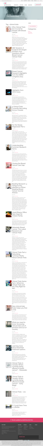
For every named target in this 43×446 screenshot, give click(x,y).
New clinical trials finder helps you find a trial (19, 308)
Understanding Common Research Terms (19, 147)
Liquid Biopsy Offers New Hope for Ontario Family (19, 214)
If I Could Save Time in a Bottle (19, 406)
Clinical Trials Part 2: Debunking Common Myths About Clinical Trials (19, 255)
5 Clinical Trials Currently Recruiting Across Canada (19, 108)
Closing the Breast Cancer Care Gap (19, 164)
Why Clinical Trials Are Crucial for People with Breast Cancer (19, 29)
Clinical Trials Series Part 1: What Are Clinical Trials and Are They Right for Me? (19, 284)
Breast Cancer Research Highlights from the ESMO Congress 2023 (19, 74)
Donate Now (38, 4)
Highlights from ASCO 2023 (17, 91)
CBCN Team (16, 60)
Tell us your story (32, 26)
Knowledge (30, 32)
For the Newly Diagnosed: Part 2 (18, 126)
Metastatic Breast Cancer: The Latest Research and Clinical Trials (19, 230)
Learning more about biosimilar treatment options (18, 347)
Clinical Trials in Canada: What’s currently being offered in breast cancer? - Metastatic (19, 366)
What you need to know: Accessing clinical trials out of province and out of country (19, 325)
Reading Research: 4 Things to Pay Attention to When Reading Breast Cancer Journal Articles (19, 188)
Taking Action (30, 33)
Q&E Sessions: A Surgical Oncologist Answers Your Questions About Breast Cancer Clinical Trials (19, 52)
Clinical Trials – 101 (19, 392)
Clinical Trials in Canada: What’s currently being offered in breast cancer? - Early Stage (18, 381)
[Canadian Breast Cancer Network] (7, 3)
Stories (29, 31)
